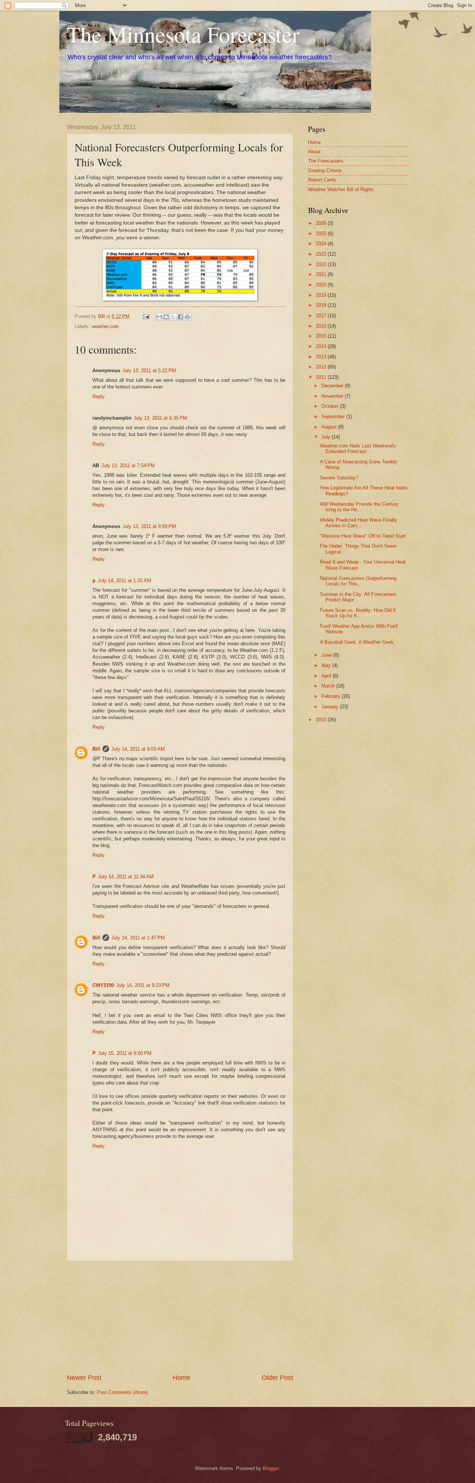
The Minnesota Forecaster (183, 34)
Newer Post (84, 1377)
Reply (98, 396)
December (333, 385)
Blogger (271, 1468)
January (330, 706)
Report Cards (322, 180)
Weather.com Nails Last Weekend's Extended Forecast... (358, 448)
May (326, 665)
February (331, 696)
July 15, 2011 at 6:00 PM (124, 1053)
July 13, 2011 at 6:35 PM (160, 418)
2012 (322, 367)
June (327, 655)
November (333, 396)
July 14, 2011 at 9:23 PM (143, 985)
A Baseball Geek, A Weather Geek (357, 642)
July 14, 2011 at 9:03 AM (138, 749)
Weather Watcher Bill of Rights (341, 189)
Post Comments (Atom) (122, 1392)
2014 (322, 346)
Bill (96, 749)
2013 (322, 357)
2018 (322, 305)
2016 (322, 326)
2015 (322, 336)
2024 (322, 243)
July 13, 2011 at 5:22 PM (149, 370)
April (326, 676)
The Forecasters (325, 161)
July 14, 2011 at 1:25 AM (124, 580)
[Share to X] (173, 317)
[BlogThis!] (166, 317)
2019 (322, 295)
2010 (322, 719)
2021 (322, 274)
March (328, 686)
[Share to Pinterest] (187, 317)
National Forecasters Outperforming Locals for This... (358, 581)
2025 (322, 233)
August (329, 427)
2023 (322, 254)
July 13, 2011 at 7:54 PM (128, 465)
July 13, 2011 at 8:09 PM (149, 526)
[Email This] (159, 317)
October (330, 406)
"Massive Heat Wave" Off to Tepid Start (363, 536)
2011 (322, 377)
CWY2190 (103, 985)
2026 (322, 223)
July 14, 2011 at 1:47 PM (138, 938)
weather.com (105, 326)
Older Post (277, 1377)
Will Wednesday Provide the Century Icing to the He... (359, 506)
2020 (322, 285)
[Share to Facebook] (180, 317)
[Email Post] (146, 316)
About (314, 151)
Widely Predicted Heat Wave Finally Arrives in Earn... (358, 522)
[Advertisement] (180, 1317)
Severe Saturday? (339, 477)
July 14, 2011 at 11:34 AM (126, 876)
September (333, 416)
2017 (322, 315)
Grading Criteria (324, 170)
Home (181, 1377)
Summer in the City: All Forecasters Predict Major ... (358, 597)
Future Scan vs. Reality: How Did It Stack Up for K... (358, 613)
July (326, 437)
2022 (322, 264)
